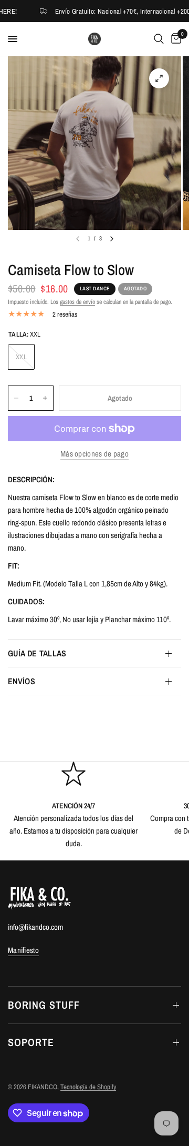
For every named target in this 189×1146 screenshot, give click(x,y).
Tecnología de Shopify (88, 1086)
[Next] (112, 239)
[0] (174, 39)
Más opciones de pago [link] (94, 453)
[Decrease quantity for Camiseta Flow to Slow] (16, 398)
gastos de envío (77, 302)
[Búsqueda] (158, 39)
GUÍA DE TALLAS (37, 653)
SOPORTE (31, 1042)
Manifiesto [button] (23, 950)
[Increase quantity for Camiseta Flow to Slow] (45, 398)
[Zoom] (159, 78)
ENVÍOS (21, 681)
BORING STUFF (44, 1005)
